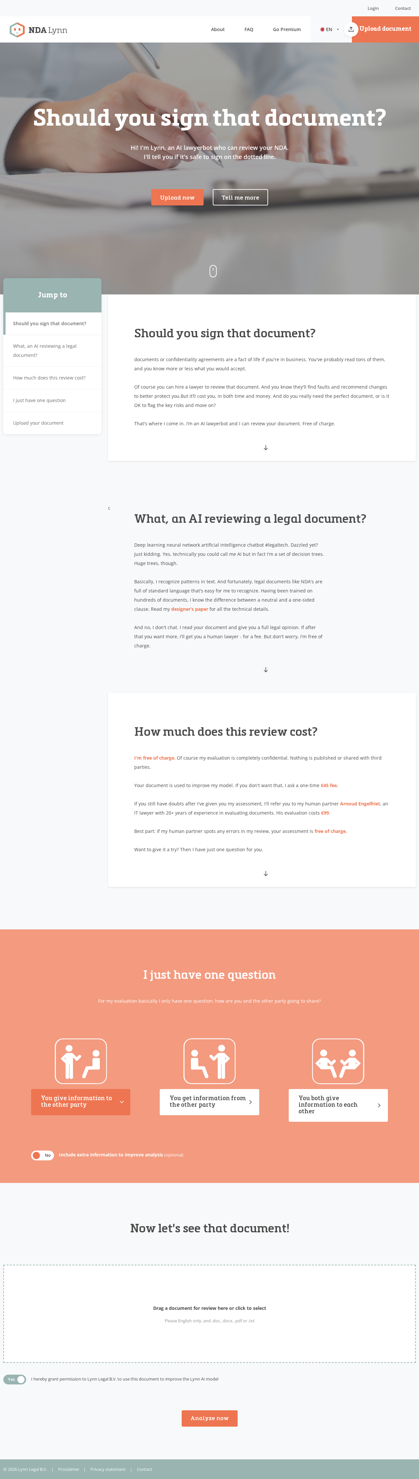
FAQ (249, 29)
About (218, 29)
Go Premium (287, 29)
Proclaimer (68, 1469)
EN (329, 29)
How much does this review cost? (49, 378)
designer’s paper (189, 609)
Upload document (385, 29)
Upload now (177, 198)
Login (373, 8)
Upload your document (38, 423)
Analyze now (210, 1418)
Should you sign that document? (49, 323)
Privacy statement (108, 1469)
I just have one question (39, 400)
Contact (403, 8)
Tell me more (240, 198)
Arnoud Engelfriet (360, 804)
